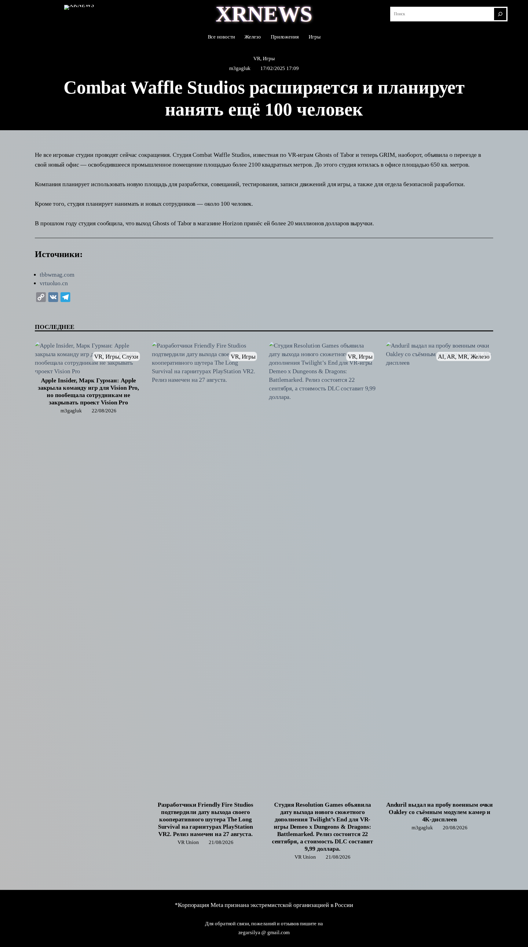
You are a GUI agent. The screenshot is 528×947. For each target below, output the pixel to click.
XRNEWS (264, 14)
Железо (480, 356)
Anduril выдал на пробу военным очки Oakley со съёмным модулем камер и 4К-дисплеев (439, 812)
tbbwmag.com (57, 274)
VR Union (188, 842)
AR (451, 356)
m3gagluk (240, 68)
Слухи (130, 356)
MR (463, 356)
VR (256, 58)
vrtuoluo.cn (54, 283)
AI (441, 356)
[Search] (500, 14)
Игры (269, 58)
